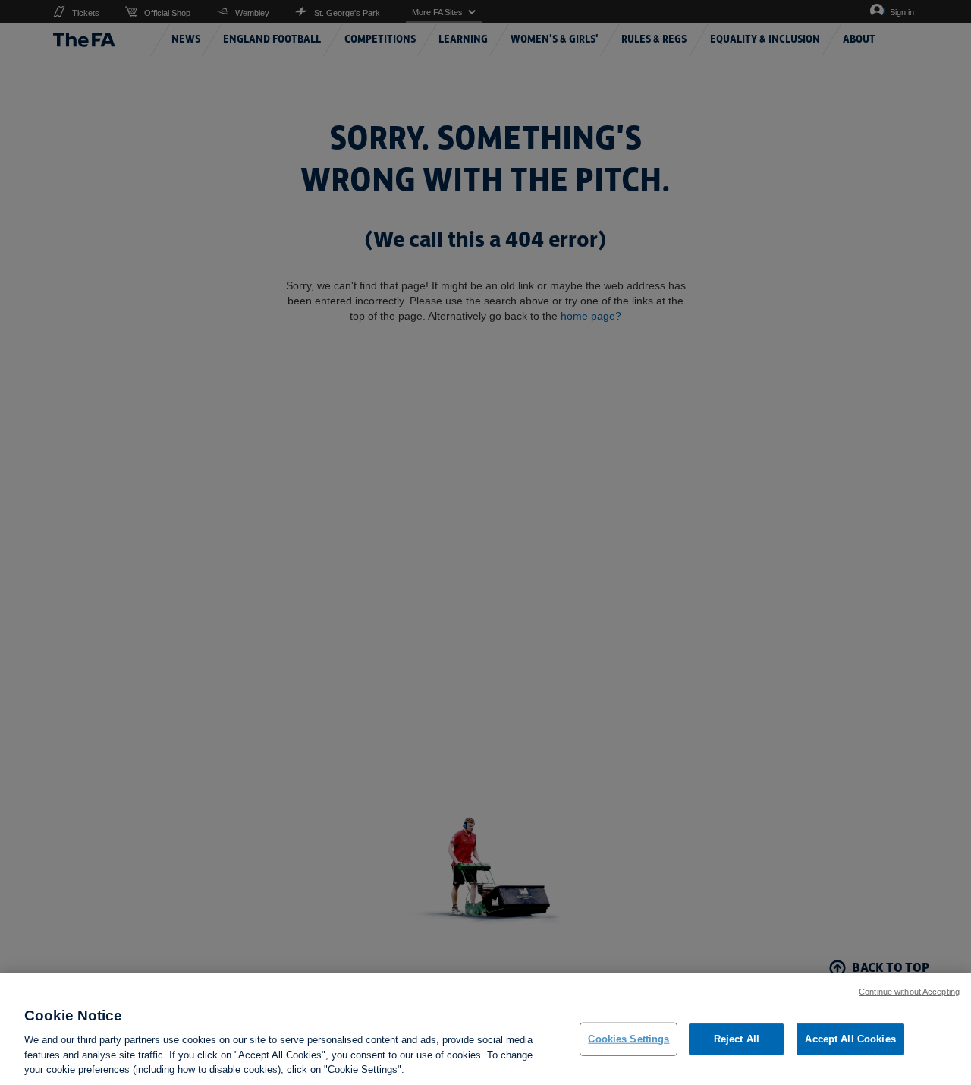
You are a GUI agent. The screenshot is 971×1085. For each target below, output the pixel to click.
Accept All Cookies (850, 1039)
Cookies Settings (628, 1039)
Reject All (736, 1039)
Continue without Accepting (909, 991)
